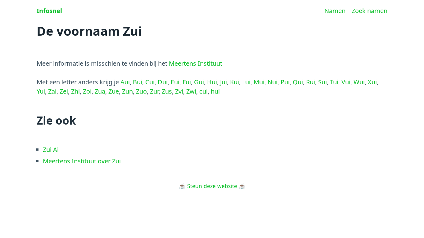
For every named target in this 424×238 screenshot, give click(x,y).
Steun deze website (212, 186)
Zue (113, 91)
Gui (199, 82)
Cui (150, 82)
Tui (334, 82)
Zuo (141, 91)
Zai (52, 91)
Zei (64, 91)
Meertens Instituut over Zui (82, 161)
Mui (259, 82)
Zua (100, 91)
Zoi (87, 91)
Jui (223, 82)
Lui (246, 82)
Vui (345, 82)
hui (215, 91)
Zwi (191, 91)
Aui (125, 82)
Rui (310, 82)
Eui (175, 82)
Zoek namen (369, 11)
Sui (322, 82)
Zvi (179, 91)
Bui (137, 82)
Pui (285, 82)
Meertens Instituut (195, 63)
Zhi (75, 91)
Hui (212, 82)
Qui (298, 82)
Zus (167, 91)
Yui (41, 91)
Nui (272, 82)
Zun (127, 91)
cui (203, 91)
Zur (154, 91)
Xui (372, 82)
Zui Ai (51, 149)
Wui (359, 82)
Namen (334, 11)
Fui (187, 82)
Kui (234, 82)
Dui (163, 82)
